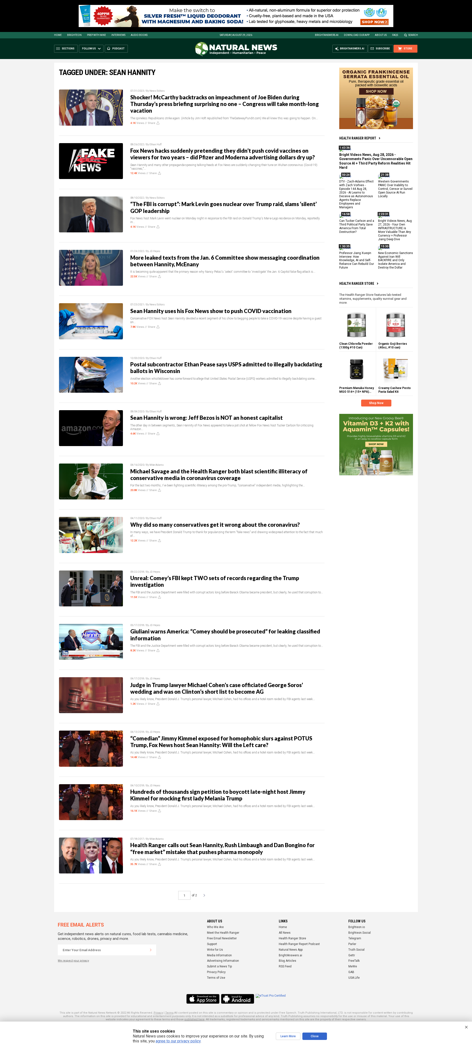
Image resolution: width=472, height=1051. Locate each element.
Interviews (118, 35)
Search (413, 35)
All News (285, 932)
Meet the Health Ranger (223, 932)
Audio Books (139, 35)
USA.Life (354, 977)
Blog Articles (287, 960)
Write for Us (215, 949)
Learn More (288, 1036)
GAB (351, 972)
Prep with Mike (96, 35)
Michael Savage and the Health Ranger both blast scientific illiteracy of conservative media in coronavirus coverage (219, 474)
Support (212, 944)
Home (58, 35)
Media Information (219, 955)
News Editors (157, 91)
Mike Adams (156, 465)
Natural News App (291, 949)
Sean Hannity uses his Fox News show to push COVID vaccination (211, 311)
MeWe (352, 966)
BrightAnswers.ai (327, 35)
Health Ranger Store (356, 283)
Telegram (354, 938)
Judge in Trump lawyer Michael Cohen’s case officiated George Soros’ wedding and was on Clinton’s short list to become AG (216, 688)
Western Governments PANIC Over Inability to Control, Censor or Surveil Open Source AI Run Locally (395, 189)
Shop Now (376, 403)
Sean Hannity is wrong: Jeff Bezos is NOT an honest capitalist (206, 417)
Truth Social (356, 949)
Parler (352, 944)
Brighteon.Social (359, 932)
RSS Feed (285, 966)
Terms (169, 1012)
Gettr (351, 955)
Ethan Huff (155, 144)
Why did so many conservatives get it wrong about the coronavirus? (215, 524)
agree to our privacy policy (178, 1041)
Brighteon (74, 35)
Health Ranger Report (357, 138)
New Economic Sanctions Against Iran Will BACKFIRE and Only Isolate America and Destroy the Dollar (395, 260)
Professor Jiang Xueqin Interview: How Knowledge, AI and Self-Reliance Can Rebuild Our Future (356, 260)
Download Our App (356, 35)
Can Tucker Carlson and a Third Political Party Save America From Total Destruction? (356, 226)
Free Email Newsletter (222, 938)
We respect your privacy (73, 960)
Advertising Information (223, 960)
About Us (381, 35)
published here (194, 1019)
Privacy (158, 1012)
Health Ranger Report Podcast (299, 944)
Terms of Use (216, 977)
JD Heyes (154, 251)
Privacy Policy (216, 972)
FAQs (395, 35)
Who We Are (215, 927)
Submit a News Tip (219, 966)
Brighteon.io (356, 927)
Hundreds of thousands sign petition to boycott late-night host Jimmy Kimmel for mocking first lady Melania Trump (217, 795)
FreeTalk (354, 960)
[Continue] (150, 950)
